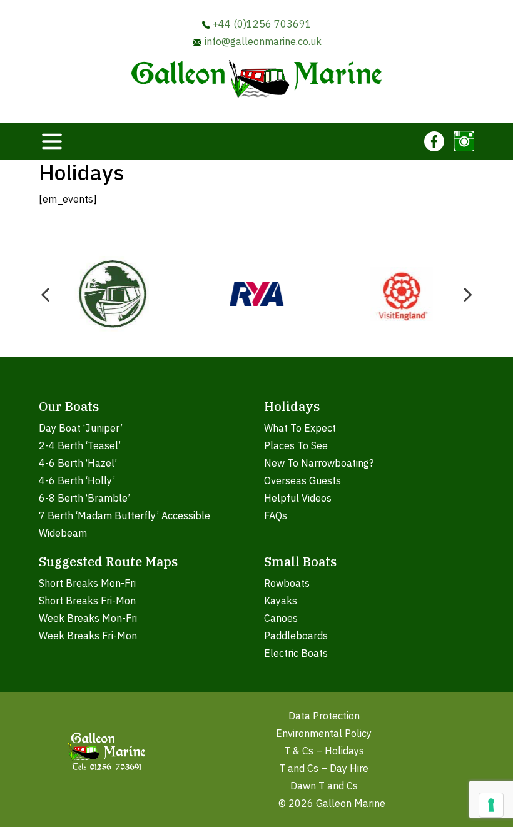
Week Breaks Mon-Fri (88, 618)
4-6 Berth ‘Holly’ (77, 480)
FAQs (275, 515)
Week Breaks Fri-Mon (88, 635)
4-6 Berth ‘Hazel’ (78, 463)
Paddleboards (296, 635)
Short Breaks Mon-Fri (87, 583)
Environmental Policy (324, 733)
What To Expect (300, 428)
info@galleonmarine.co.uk (262, 41)
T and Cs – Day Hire (323, 768)
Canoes (281, 618)
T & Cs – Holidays (324, 750)
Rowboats (287, 583)
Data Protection (324, 715)
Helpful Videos (298, 498)
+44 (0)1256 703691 (261, 24)
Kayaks (280, 600)
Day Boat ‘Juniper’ (81, 428)
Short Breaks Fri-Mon (87, 600)
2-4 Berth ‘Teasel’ (80, 445)
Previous (45, 294)
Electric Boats (296, 653)
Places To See (296, 445)
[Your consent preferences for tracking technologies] (491, 805)
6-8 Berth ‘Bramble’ (84, 498)
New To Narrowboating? (318, 463)
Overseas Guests (302, 480)
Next (468, 294)
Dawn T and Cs (324, 785)
